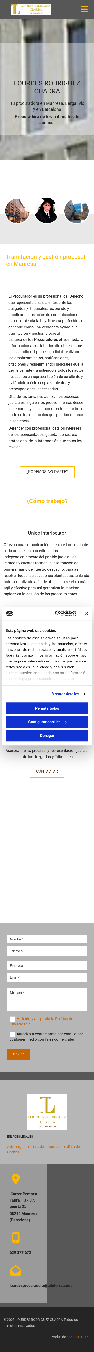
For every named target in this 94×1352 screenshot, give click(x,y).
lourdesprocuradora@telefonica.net (41, 1285)
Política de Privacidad (44, 1147)
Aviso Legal (15, 1147)
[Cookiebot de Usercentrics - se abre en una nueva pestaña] (57, 613)
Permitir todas (47, 708)
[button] (47, 472)
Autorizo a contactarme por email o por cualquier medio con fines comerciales (46, 1036)
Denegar (47, 735)
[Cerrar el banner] (86, 613)
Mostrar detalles (65, 694)
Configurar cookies (44, 722)
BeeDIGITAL (81, 1337)
